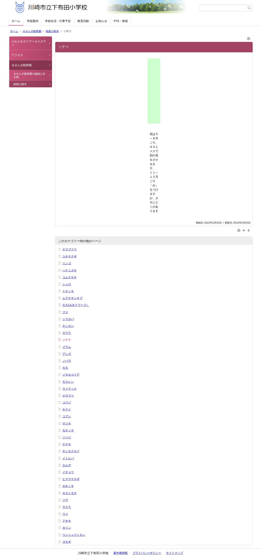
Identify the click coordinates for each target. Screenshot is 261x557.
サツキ (66, 423)
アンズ (66, 353)
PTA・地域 (121, 21)
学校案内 (32, 21)
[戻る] (244, 230)
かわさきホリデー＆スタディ (29, 43)
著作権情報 (120, 553)
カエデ (66, 465)
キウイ (66, 409)
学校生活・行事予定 (58, 21)
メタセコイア (71, 374)
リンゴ (66, 263)
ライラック (69, 388)
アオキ (66, 520)
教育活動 (83, 21)
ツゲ (65, 500)
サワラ (66, 332)
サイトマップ (174, 553)
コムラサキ (69, 277)
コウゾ (66, 402)
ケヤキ (66, 444)
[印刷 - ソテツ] (249, 37)
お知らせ (101, 21)
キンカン (68, 326)
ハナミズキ (69, 270)
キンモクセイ (71, 451)
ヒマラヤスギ (71, 479)
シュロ (66, 284)
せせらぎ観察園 (32, 31)
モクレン (68, 381)
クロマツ (68, 395)
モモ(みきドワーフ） (75, 305)
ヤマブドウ (69, 249)
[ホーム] (104, 8)
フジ (65, 312)
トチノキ (68, 291)
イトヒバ (68, 458)
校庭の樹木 (52, 31)
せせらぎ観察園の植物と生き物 (29, 75)
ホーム (16, 21)
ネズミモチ (69, 493)
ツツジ (66, 437)
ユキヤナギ (69, 256)
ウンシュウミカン (73, 534)
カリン (66, 527)
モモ (65, 367)
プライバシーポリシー (147, 553)
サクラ (66, 507)
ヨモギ (66, 541)
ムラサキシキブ (72, 298)
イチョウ (68, 472)
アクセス (17, 55)
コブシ (66, 416)
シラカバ (68, 319)
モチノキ (68, 430)
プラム (66, 347)
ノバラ (66, 360)
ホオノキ (68, 486)
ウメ (65, 513)
